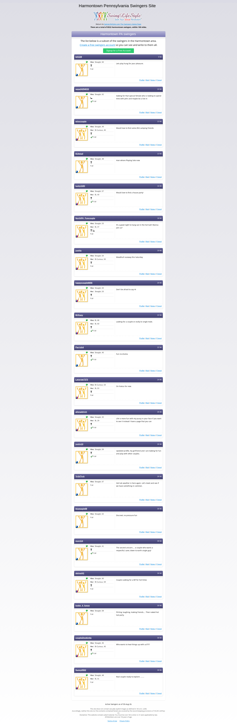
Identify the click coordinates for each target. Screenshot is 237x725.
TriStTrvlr (80, 476)
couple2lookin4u (83, 638)
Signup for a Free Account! (118, 50)
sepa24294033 (82, 89)
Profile (141, 80)
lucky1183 (80, 186)
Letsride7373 (81, 380)
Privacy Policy (125, 721)
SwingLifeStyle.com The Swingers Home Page (122, 24)
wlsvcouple (80, 121)
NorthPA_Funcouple (85, 218)
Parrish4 (79, 347)
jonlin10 (79, 444)
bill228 (78, 57)
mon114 (79, 541)
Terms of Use (112, 721)
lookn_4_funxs (82, 605)
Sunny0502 (80, 670)
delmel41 (79, 573)
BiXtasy (79, 315)
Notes (152, 80)
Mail (147, 80)
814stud (79, 154)
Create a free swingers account (97, 45)
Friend (159, 80)
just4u (78, 250)
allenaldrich (81, 412)
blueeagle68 (81, 509)
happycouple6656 (83, 283)
